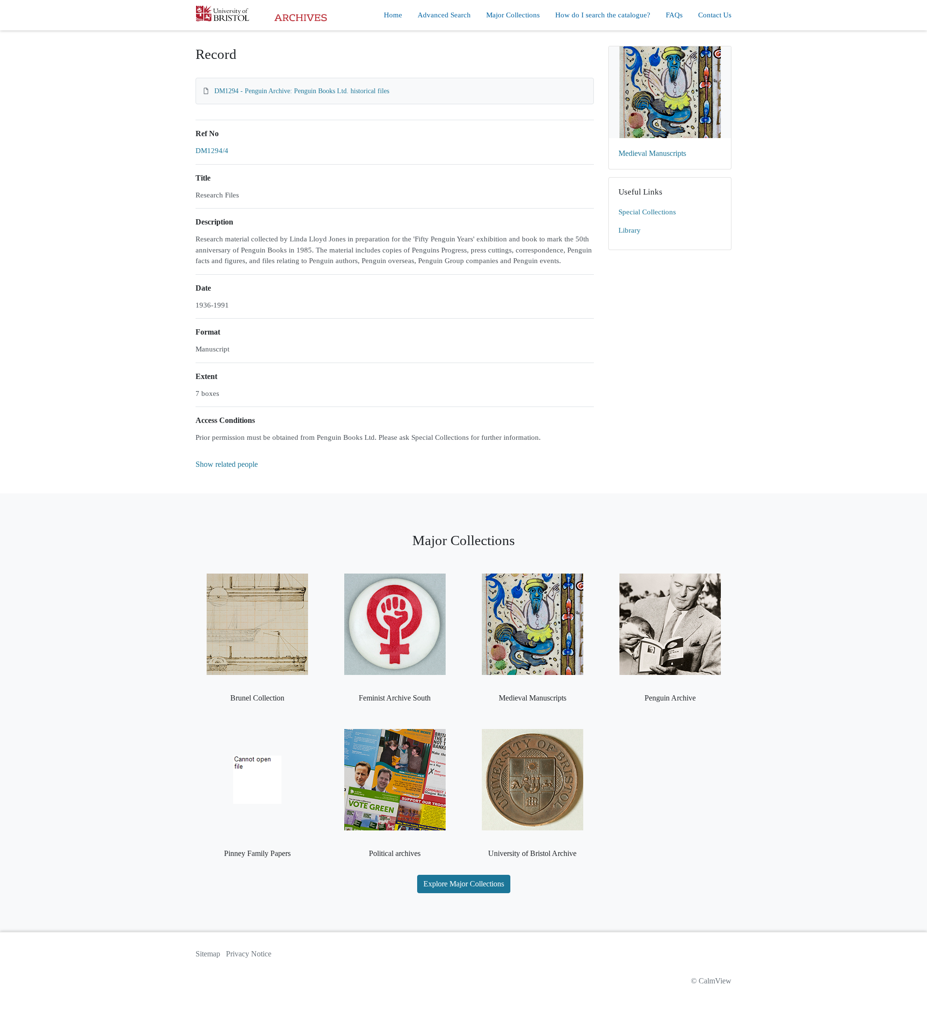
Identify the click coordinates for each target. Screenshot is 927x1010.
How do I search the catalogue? (602, 15)
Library (629, 230)
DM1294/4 (212, 150)
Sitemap (208, 954)
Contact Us (714, 15)
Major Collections (513, 15)
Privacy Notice (248, 954)
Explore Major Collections (463, 884)
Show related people (227, 464)
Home (393, 15)
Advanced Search (444, 15)
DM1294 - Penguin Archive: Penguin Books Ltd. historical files (301, 91)
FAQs (674, 15)
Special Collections (647, 212)
